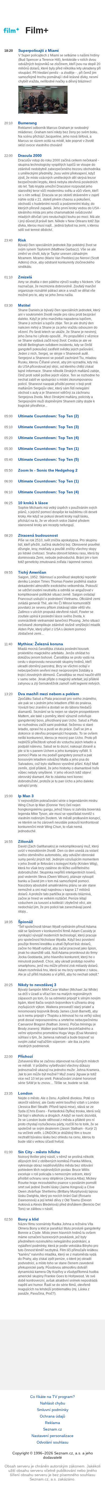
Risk (22, 240)
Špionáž (25, 922)
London (25, 1093)
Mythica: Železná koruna (40, 644)
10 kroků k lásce (33, 503)
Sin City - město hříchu (39, 1152)
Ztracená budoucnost (38, 535)
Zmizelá (25, 277)
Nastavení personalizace (53, 1436)
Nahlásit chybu (52, 1403)
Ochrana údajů (52, 1416)
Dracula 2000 (30, 155)
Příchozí (25, 1056)
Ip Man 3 (26, 796)
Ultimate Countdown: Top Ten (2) (48, 416)
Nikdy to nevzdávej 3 (37, 985)
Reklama (52, 1423)
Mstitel (24, 305)
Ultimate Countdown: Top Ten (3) (48, 427)
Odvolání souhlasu (52, 1442)
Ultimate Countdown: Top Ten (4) (48, 438)
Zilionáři (25, 841)
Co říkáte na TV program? (52, 1396)
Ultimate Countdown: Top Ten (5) (48, 459)
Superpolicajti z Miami (38, 50)
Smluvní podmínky (52, 1410)
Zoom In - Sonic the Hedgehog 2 (48, 470)
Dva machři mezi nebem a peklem (48, 694)
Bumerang (27, 123)
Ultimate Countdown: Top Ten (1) (48, 448)
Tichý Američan (32, 572)
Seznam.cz (52, 1429)
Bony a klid (28, 1219)
